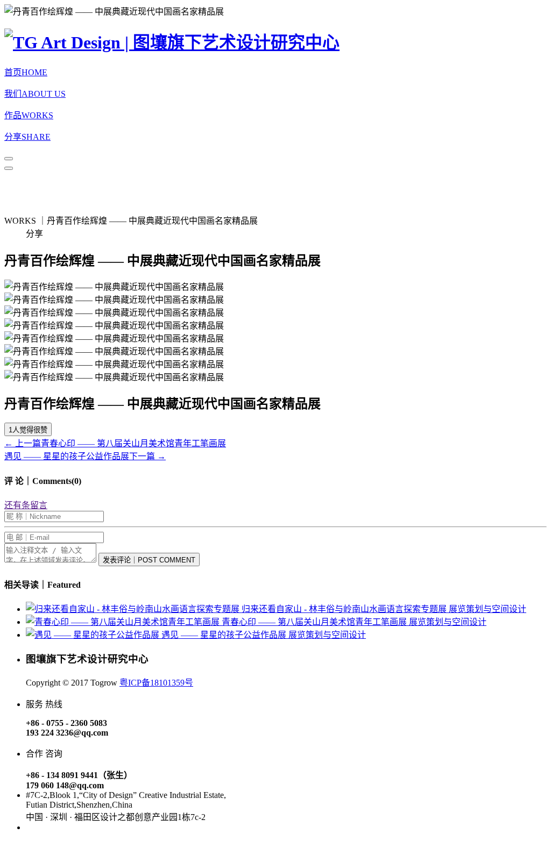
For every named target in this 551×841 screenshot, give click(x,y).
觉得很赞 (28, 430)
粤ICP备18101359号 (156, 682)
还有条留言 (25, 505)
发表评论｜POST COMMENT (149, 560)
